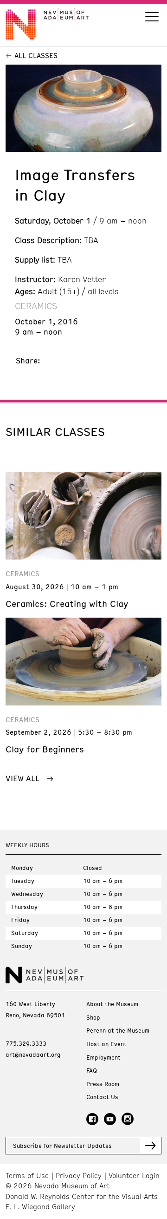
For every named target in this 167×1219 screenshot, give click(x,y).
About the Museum (112, 1004)
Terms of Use (27, 1175)
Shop (93, 1017)
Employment (103, 1057)
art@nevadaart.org (33, 1054)
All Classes (36, 55)
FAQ (91, 1070)
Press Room (102, 1084)
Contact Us (102, 1097)
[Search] (152, 18)
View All (22, 778)
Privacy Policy (79, 1175)
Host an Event (106, 1044)
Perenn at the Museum (117, 1030)
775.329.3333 (26, 1043)
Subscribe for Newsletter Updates (62, 1145)
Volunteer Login (134, 1175)
